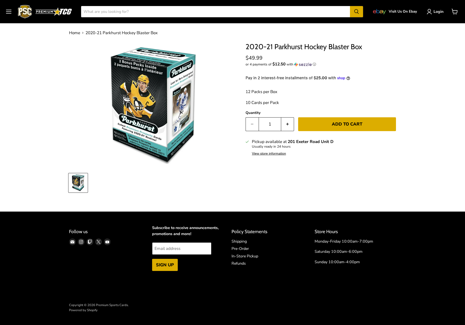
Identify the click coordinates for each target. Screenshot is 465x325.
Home (74, 33)
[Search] (356, 11)
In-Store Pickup (245, 256)
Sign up (165, 265)
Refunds (239, 263)
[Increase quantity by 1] (287, 124)
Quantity (253, 113)
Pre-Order (240, 248)
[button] (321, 64)
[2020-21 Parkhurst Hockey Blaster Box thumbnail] (78, 182)
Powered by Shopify (83, 310)
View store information (269, 153)
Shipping (239, 241)
